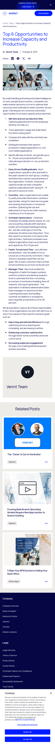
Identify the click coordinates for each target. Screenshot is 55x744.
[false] (51, 693)
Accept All (27, 739)
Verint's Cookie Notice (25, 720)
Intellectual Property (11, 676)
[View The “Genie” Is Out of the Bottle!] (27, 442)
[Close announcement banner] (50, 5)
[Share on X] (23, 58)
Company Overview (11, 606)
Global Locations (10, 632)
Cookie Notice (9, 666)
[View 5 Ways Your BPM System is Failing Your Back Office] (27, 560)
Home (6, 23)
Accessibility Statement (13, 681)
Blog (12, 23)
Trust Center (8, 686)
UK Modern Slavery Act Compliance (17, 671)
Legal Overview (9, 650)
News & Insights (9, 611)
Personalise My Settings (27, 725)
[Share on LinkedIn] (12, 58)
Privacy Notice (9, 660)
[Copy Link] (29, 58)
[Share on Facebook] (18, 58)
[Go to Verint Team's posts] (27, 372)
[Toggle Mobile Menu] (5, 13)
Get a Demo (43, 13)
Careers (6, 621)
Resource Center (10, 616)
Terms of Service (10, 655)
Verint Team (12, 52)
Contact (6, 627)
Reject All (27, 732)
